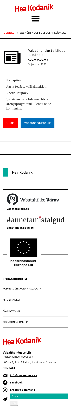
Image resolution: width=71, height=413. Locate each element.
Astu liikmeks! (11, 299)
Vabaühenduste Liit (37, 123)
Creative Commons (22, 390)
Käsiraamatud (11, 310)
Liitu (13, 403)
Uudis (10, 123)
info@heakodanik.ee (23, 375)
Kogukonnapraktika (15, 322)
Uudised (9, 32)
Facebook (16, 382)
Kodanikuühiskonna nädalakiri (22, 288)
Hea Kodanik (22, 172)
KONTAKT (9, 368)
